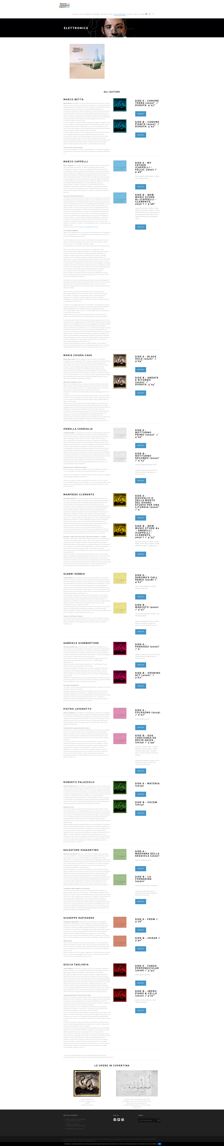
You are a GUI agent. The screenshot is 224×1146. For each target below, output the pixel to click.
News (111, 14)
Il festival (75, 14)
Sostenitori (104, 14)
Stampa (142, 14)
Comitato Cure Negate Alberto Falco (87, 227)
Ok (159, 1144)
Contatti (136, 14)
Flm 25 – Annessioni (85, 14)
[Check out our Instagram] (122, 1120)
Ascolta (140, 113)
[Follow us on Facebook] (115, 1120)
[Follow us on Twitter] (118, 1120)
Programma (96, 14)
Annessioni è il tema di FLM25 (75, 1128)
